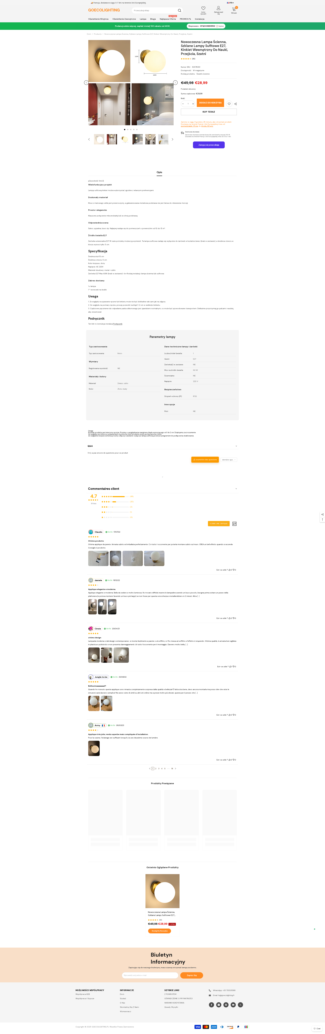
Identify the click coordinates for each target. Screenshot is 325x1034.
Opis (159, 172)
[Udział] (234, 104)
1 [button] (124, 129)
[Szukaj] (157, 10)
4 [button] (133, 129)
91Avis (93, 503)
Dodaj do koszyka (210, 103)
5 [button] (136, 129)
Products (98, 34)
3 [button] (130, 129)
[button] (86, 82)
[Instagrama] (218, 1004)
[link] (229, 104)
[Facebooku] (211, 1004)
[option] (109, 82)
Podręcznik (117, 324)
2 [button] (127, 129)
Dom (89, 34)
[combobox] (154, 10)
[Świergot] (240, 1004)
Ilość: (183, 98)
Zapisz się (192, 975)
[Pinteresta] (226, 1004)
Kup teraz (209, 112)
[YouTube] (233, 1004)
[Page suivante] (175, 768)
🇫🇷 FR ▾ (230, 3)
